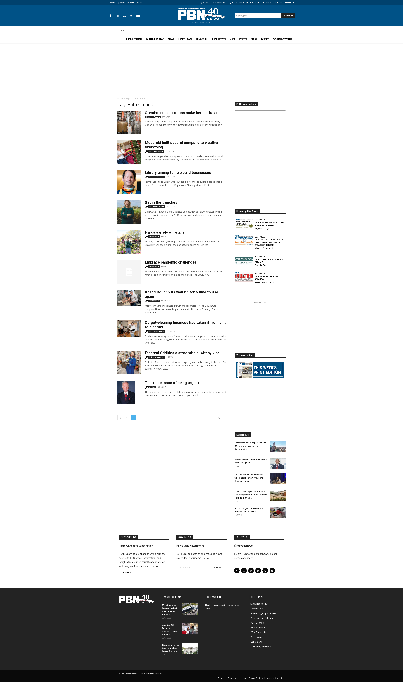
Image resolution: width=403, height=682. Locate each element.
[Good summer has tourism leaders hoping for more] (190, 648)
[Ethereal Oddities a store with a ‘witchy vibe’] (129, 362)
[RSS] (258, 570)
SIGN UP (217, 567)
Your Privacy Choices (253, 678)
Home (120, 98)
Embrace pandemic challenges (171, 262)
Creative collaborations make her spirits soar (183, 113)
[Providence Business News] (201, 14)
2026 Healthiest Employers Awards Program (269, 223)
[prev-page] (120, 417)
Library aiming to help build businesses (178, 172)
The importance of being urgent (172, 383)
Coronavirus (154, 237)
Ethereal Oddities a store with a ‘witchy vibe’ (182, 353)
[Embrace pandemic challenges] (129, 272)
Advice (152, 387)
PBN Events (256, 636)
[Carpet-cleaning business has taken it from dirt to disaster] (129, 328)
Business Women (153, 117)
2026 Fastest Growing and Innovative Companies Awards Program (269, 242)
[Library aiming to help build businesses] (129, 182)
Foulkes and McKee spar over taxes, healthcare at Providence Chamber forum (249, 478)
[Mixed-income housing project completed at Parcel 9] (190, 609)
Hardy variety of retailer (165, 232)
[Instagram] (117, 16)
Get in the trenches (161, 202)
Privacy (221, 678)
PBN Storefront (258, 627)
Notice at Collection (275, 678)
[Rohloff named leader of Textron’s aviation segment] (278, 463)
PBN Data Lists (258, 632)
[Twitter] (131, 16)
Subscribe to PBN (259, 603)
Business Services (156, 177)
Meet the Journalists (260, 646)
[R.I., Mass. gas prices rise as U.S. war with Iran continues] (278, 512)
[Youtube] (138, 16)
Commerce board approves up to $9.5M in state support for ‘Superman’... (250, 446)
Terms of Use (234, 678)
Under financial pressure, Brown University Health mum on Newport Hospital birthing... (251, 494)
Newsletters (256, 608)
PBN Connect (257, 622)
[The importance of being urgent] (126, 392)
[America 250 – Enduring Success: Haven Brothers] (190, 628)
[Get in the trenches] (129, 212)
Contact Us (256, 641)
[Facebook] (110, 16)
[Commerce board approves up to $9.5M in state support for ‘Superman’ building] (278, 446)
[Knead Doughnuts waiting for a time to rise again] (129, 298)
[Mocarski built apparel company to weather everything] (129, 152)
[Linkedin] (124, 16)
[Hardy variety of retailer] (129, 242)
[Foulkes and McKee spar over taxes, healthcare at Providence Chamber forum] (278, 478)
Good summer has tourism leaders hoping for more (170, 648)
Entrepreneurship (156, 357)
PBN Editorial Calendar (262, 618)
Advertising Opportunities (263, 613)
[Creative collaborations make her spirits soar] (129, 122)
